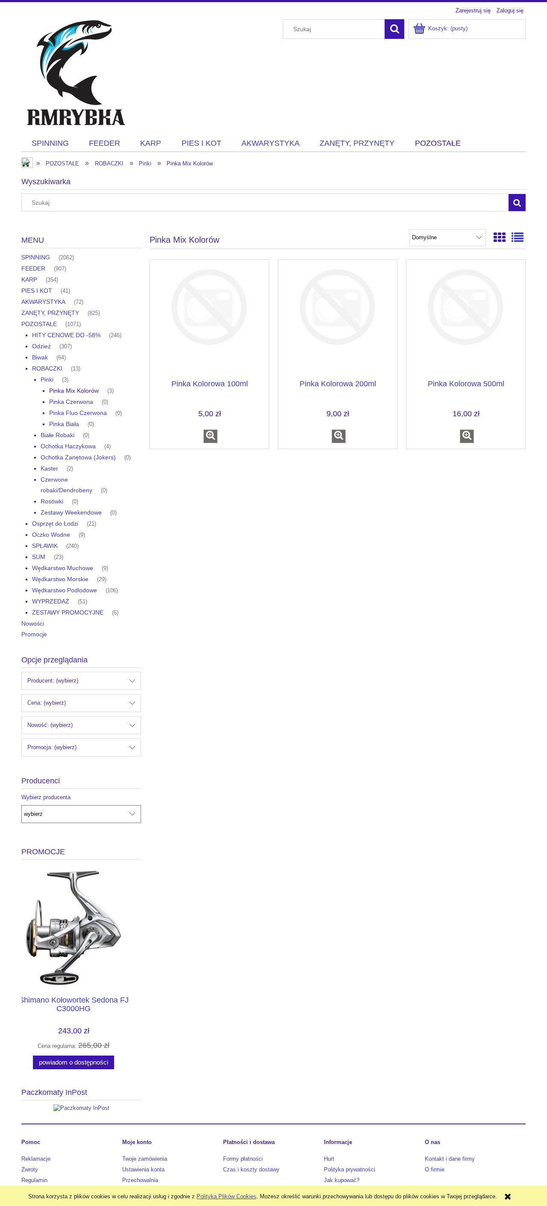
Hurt (329, 1159)
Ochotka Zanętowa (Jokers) (78, 457)
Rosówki (52, 501)
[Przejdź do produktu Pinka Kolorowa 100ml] (209, 318)
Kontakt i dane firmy (450, 1159)
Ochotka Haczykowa (68, 446)
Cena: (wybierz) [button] (46, 703)
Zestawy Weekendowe (71, 512)
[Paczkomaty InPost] (81, 1108)
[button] (210, 436)
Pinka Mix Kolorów (74, 390)
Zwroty (29, 1169)
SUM (38, 556)
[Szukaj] (394, 29)
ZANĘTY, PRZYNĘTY (50, 312)
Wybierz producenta (46, 797)
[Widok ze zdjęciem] (500, 237)
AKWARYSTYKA (43, 301)
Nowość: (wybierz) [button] (50, 725)
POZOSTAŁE (39, 324)
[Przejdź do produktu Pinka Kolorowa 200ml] (337, 318)
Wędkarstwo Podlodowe (64, 590)
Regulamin (34, 1180)
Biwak (40, 357)
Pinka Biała (64, 424)
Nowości (32, 623)
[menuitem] (50, 143)
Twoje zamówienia (144, 1159)
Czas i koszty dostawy (251, 1169)
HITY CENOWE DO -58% (66, 335)
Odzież (41, 346)
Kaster (49, 468)
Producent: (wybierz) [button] (52, 680)
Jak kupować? (341, 1180)
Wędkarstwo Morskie (60, 579)
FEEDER (33, 268)
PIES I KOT (36, 290)
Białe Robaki (57, 435)
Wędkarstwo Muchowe (62, 568)
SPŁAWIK (45, 545)
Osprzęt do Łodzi (55, 523)
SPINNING (35, 257)
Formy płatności (243, 1159)
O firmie (434, 1169)
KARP (29, 279)
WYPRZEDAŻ (50, 601)
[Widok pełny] (517, 237)
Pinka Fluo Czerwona (78, 412)
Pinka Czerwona (71, 401)
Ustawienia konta (143, 1169)
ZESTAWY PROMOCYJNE (67, 612)
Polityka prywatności (349, 1169)
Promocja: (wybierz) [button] (51, 747)
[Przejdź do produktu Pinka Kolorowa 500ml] (466, 318)
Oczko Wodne (51, 534)
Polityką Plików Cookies (226, 1196)
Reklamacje (35, 1159)
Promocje (34, 634)
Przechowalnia (140, 1180)
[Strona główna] (75, 71)
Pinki (47, 379)
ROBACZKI (47, 368)
